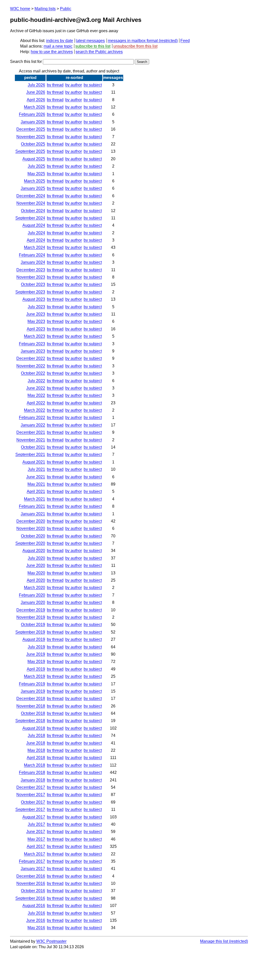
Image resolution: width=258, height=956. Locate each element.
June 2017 (35, 831)
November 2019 (30, 617)
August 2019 (33, 639)
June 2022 (35, 388)
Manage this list (214, 941)
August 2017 (33, 817)
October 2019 (33, 624)
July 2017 (36, 824)
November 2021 (30, 440)
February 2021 (32, 506)
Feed (185, 40)
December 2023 (30, 270)
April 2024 (36, 240)
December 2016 (30, 876)
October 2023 (33, 284)
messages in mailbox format (133, 40)
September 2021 (30, 454)
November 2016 (30, 883)
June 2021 (35, 477)
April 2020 (36, 580)
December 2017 (30, 787)
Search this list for (26, 61)
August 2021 (33, 462)
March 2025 (34, 181)
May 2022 (36, 395)
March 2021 (34, 499)
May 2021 (36, 484)
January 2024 (33, 262)
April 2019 (36, 669)
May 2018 (36, 750)
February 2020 (32, 595)
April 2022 (36, 403)
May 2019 (36, 661)
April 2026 (36, 100)
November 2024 (30, 203)
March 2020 (34, 587)
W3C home (20, 9)
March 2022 (34, 410)
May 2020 (36, 573)
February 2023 (32, 344)
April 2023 (36, 329)
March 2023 (34, 336)
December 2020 (30, 521)
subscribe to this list (92, 46)
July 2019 (36, 647)
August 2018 (33, 728)
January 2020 (33, 602)
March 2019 (34, 676)
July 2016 (36, 913)
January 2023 (33, 351)
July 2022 (36, 381)
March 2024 (34, 247)
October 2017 (33, 802)
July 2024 (36, 233)
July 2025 (36, 166)
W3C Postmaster (51, 941)
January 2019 (33, 691)
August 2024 (33, 225)
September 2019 (30, 632)
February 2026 (32, 114)
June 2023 (35, 314)
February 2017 (32, 861)
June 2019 (35, 654)
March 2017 (34, 854)
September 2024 (30, 218)
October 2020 (33, 536)
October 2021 (33, 447)
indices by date (59, 40)
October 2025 (33, 144)
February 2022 (32, 417)
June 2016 (35, 920)
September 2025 (30, 151)
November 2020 (30, 528)
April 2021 (36, 491)
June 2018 (35, 743)
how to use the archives (52, 52)
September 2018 (30, 721)
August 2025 (33, 159)
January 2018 (33, 780)
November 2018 (30, 706)
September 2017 (30, 809)
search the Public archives (99, 52)
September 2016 (30, 898)
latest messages (90, 40)
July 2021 (36, 469)
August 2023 (33, 299)
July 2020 (36, 558)
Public (65, 9)
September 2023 (30, 292)
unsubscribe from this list (135, 46)
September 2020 (30, 543)
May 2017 (36, 839)
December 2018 (30, 698)
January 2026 (33, 122)
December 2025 (30, 129)
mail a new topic (58, 46)
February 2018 (32, 772)
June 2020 (35, 565)
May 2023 (36, 321)
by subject (93, 85)
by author (73, 85)
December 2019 (30, 610)
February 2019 (32, 684)
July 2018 (36, 735)
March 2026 (34, 107)
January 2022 (33, 425)
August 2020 (33, 550)
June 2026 (35, 92)
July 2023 (36, 307)
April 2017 (36, 846)
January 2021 (33, 514)
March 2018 (34, 765)
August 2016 (33, 905)
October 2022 (33, 373)
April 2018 (36, 757)
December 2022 (30, 358)
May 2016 (36, 928)
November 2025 (30, 137)
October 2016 (33, 891)
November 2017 (30, 794)
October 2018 (33, 713)
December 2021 (30, 432)
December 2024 (30, 196)
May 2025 (36, 174)
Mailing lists (45, 9)
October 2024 (33, 211)
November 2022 (30, 366)
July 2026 (36, 85)
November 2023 (30, 277)
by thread (55, 85)
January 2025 (33, 188)
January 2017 (33, 868)
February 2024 (32, 255)
